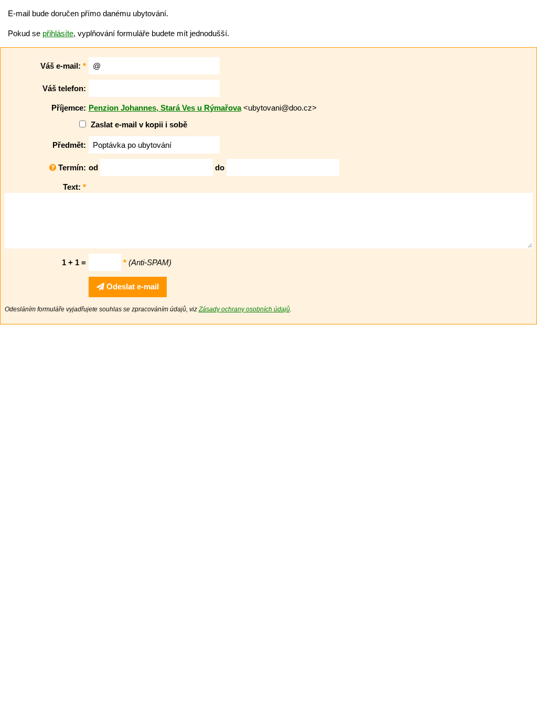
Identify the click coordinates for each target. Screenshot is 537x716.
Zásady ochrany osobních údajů (244, 309)
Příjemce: (68, 107)
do (219, 167)
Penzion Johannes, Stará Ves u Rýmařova (165, 107)
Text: (74, 186)
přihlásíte (57, 33)
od (93, 167)
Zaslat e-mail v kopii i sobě (139, 124)
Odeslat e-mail (131, 286)
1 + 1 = (74, 262)
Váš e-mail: (63, 65)
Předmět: (69, 144)
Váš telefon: (64, 88)
